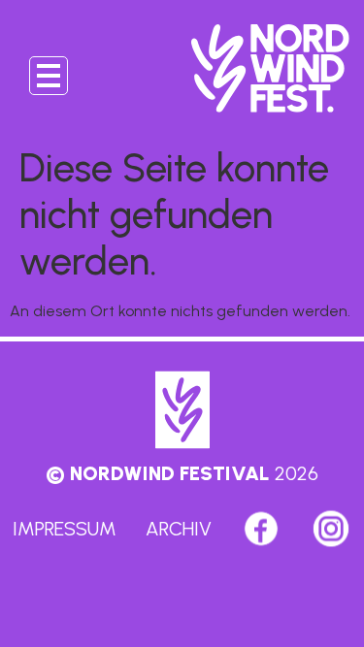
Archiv (179, 528)
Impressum (64, 528)
